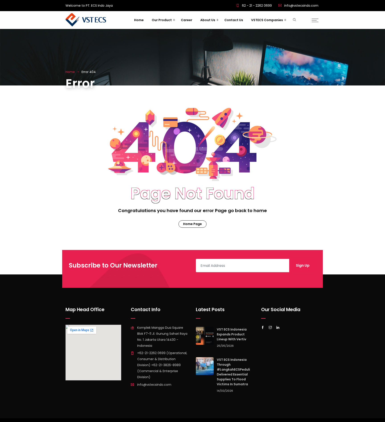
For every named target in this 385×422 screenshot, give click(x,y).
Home (139, 20)
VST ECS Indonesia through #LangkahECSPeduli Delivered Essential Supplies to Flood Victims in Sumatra (233, 371)
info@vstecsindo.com (301, 5)
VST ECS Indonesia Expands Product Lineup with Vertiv (232, 334)
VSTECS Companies (267, 20)
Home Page (192, 224)
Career (186, 20)
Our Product (162, 20)
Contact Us (233, 20)
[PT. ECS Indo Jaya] (86, 20)
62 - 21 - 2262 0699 (256, 5)
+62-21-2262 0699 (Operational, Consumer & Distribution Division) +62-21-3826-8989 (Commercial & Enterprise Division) (162, 365)
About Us (207, 20)
